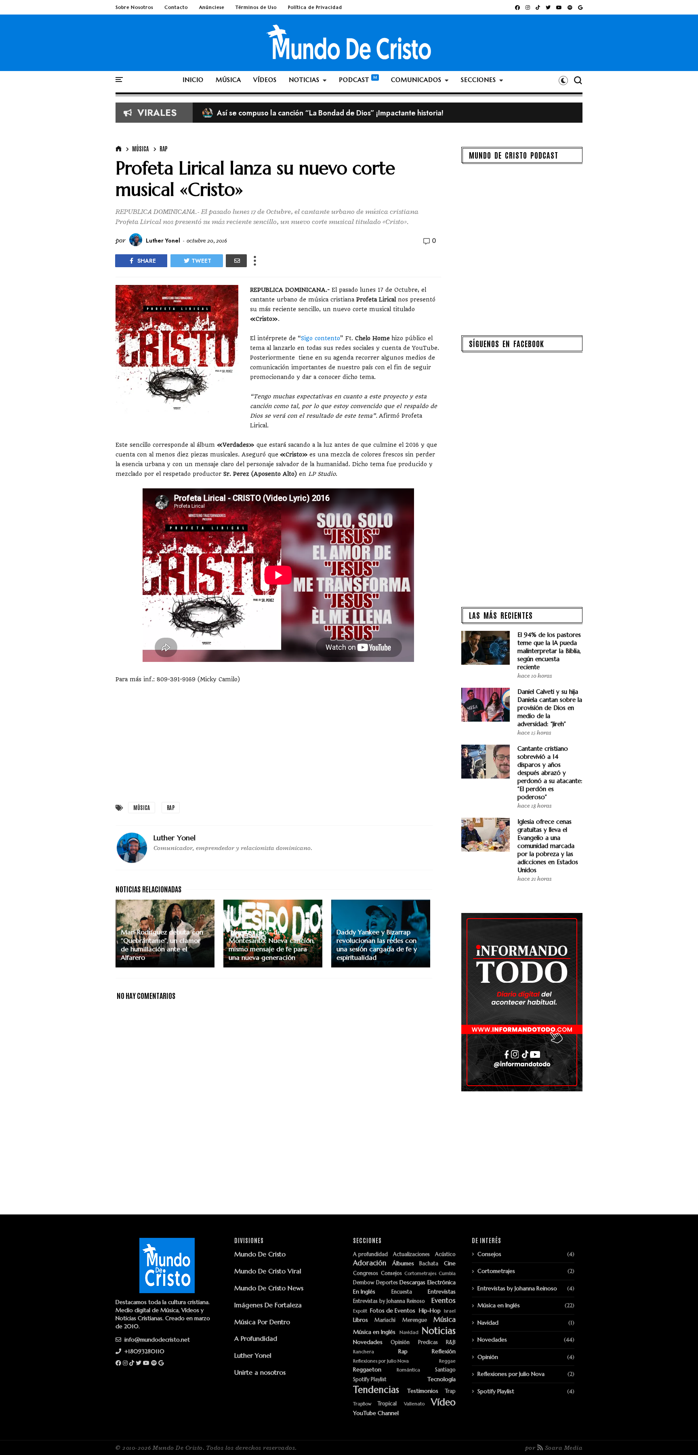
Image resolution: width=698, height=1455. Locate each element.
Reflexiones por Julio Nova (381, 1361)
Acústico (445, 1255)
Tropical (387, 1404)
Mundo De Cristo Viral (267, 1271)
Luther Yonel (252, 1355)
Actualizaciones (411, 1255)
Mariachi (384, 1320)
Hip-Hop (430, 1310)
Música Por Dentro (262, 1322)
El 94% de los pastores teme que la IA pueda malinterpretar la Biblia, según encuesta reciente (549, 651)
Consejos (391, 1274)
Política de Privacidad (315, 7)
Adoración (369, 1263)
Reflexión (444, 1351)
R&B (451, 1343)
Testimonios (422, 1391)
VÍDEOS (265, 80)
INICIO (193, 80)
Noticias (439, 1330)
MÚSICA (228, 80)
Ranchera (363, 1352)
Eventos (443, 1301)
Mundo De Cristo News (268, 1288)
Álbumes (403, 1263)
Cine (450, 1263)
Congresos (365, 1274)
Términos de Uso (256, 7)
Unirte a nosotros (260, 1372)
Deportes (387, 1283)
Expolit (360, 1311)
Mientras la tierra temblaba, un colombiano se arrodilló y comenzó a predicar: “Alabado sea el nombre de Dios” (395, 113)
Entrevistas (442, 1291)
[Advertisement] (278, 740)
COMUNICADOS (416, 80)
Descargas (412, 1282)
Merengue (414, 1320)
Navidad (408, 1332)
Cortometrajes (420, 1273)
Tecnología (441, 1379)
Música (140, 148)
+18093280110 (143, 1351)
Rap (164, 148)
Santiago (445, 1370)
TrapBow (362, 1404)
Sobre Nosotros (134, 7)
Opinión (400, 1343)
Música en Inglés (374, 1332)
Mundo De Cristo (260, 1254)
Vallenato (414, 1404)
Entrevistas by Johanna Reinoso (389, 1301)
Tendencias (376, 1389)
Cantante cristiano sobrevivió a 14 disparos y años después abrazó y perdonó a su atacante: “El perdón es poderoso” (549, 773)
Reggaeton (367, 1369)
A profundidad (370, 1255)
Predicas (428, 1343)
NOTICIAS (304, 80)
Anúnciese (211, 7)
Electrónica (441, 1282)
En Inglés (364, 1291)
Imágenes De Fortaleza (268, 1305)
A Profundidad (255, 1338)
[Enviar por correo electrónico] (236, 260)
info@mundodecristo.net (156, 1339)
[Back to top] (678, 1435)
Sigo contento (320, 338)
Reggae (447, 1361)
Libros (360, 1320)
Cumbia (447, 1273)
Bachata (428, 1264)
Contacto (176, 7)
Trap (450, 1391)
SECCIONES (478, 80)
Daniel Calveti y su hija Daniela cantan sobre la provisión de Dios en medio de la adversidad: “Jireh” (549, 708)
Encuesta (401, 1292)
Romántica (408, 1370)
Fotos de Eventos (392, 1310)
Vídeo (443, 1402)
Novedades (368, 1342)
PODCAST (354, 80)
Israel (450, 1311)
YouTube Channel (376, 1413)
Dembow (363, 1283)
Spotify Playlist (370, 1380)
